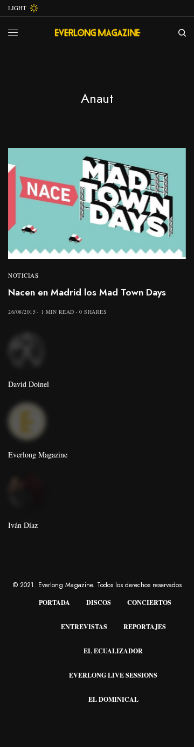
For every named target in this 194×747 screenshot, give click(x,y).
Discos (98, 602)
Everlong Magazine (37, 455)
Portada (54, 602)
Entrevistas (84, 626)
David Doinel (28, 384)
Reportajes (144, 626)
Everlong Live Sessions (113, 675)
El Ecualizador (113, 651)
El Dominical (113, 699)
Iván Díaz (23, 525)
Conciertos (149, 602)
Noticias (23, 275)
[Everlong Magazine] (97, 32)
